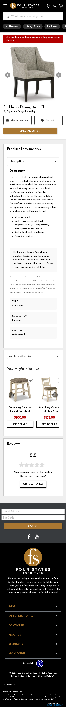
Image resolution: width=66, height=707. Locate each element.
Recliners (52, 26)
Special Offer (30, 131)
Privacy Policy (17, 676)
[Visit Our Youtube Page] (37, 537)
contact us (18, 267)
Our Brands (9, 685)
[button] (5, 6)
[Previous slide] (11, 394)
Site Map (30, 676)
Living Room (33, 26)
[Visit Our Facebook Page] (29, 537)
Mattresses (11, 26)
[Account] (54, 6)
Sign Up (33, 526)
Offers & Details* (45, 676)
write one (40, 476)
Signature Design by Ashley (21, 111)
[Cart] (61, 6)
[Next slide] (55, 394)
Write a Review (33, 484)
